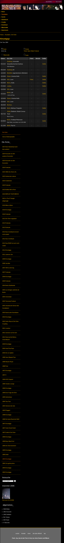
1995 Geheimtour (7, 397)
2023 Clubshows (7, 180)
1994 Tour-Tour (6, 401)
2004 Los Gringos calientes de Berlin (10, 291)
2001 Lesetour (6, 328)
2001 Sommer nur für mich (9, 332)
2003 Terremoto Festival (9, 301)
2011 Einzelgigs (6, 250)
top (45, 533)
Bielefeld (9, 73)
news (29, 533)
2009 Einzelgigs (6, 259)
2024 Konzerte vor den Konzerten (8, 162)
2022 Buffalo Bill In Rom (9, 189)
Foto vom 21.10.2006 (8, 500)
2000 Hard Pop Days (8, 348)
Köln (8, 79)
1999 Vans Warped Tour (9, 357)
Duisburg (9, 61)
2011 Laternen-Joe (7, 254)
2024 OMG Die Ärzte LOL (9, 172)
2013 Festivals (6, 223)
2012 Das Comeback (8, 238)
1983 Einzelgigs (6, 467)
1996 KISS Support (7, 379)
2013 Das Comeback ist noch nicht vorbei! (10, 233)
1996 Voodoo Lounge (8, 383)
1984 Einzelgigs (6, 459)
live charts (59, 1)
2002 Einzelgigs (6, 317)
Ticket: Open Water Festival (31, 51)
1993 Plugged (6, 410)
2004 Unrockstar (6, 296)
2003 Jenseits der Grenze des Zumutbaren (10, 307)
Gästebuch (4, 19)
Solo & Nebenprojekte (8, 136)
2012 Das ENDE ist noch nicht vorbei (10, 244)
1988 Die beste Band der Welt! (10, 419)
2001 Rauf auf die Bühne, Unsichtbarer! (9, 338)
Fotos (31, 79)
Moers (8, 82)
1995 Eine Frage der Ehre (9, 392)
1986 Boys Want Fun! (8, 441)
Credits (3, 22)
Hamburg (9, 69)
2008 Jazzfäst (6, 263)
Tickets (27, 49)
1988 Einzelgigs (6, 414)
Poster (4, 49)
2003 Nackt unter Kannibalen (10, 312)
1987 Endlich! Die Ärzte (8, 432)
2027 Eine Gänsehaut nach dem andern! (9, 148)
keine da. (3, 51)
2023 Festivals (6, 185)
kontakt (23, 533)
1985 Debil (5, 454)
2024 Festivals (6, 167)
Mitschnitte (4, 27)
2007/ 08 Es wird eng (8, 267)
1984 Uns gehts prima (8, 463)
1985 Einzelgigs (6, 450)
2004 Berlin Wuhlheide (8, 285)
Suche (3, 17)
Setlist (44, 64)
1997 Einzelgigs (6, 370)
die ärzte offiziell (37, 533)
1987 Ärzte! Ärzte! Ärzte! (9, 428)
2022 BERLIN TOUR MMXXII (10, 194)
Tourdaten (4, 14)
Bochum (9, 105)
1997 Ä (4, 375)
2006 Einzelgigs (6, 276)
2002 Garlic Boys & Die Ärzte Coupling (10, 323)
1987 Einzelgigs (6, 423)
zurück (17, 533)
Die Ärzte (4, 132)
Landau (9, 86)
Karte (27, 55)
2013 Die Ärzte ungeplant (9, 218)
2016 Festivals (6, 214)
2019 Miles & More (7, 205)
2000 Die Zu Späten (8, 353)
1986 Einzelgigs (6, 437)
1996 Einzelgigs (6, 388)
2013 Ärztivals (6, 227)
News (3, 11)
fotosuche (6, 477)
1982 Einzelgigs (6, 472)
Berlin (8, 92)
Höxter (9, 111)
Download (4, 25)
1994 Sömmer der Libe (8, 406)
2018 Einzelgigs (6, 209)
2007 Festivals (6, 272)
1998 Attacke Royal (7, 361)
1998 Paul (5, 366)
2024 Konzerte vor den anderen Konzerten (8, 155)
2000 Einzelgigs (6, 344)
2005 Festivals (6, 281)
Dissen (9, 76)
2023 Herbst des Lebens (9, 176)
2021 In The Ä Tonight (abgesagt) (8, 200)
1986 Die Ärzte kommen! (9, 445)
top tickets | (49, 1)
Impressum (4, 30)
